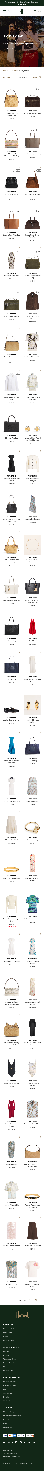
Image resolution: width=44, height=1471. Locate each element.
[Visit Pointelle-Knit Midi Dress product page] (12, 773)
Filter (35, 77)
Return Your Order (10, 1363)
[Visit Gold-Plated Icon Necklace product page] (32, 532)
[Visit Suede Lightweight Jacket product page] (32, 288)
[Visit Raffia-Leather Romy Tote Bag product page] (12, 532)
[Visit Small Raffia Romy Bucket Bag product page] (12, 85)
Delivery (6, 1351)
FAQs (5, 1389)
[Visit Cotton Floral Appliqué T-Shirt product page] (32, 1256)
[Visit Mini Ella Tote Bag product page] (12, 410)
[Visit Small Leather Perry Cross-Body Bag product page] (32, 572)
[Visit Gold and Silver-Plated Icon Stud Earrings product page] (32, 410)
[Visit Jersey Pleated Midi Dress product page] (12, 1096)
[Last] (36, 1300)
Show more (9, 48)
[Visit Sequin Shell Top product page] (12, 1256)
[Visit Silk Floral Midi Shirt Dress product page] (32, 933)
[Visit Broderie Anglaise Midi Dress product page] (12, 450)
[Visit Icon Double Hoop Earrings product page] (32, 692)
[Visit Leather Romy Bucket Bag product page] (12, 166)
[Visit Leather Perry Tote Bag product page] (32, 126)
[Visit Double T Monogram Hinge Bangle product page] (32, 1177)
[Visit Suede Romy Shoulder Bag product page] (32, 247)
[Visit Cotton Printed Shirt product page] (12, 1177)
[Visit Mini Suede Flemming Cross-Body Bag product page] (12, 1015)
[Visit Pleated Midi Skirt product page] (12, 812)
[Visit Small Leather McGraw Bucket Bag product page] (12, 491)
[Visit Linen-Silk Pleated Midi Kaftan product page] (32, 651)
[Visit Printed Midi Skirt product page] (32, 773)
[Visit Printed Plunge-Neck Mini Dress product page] (32, 369)
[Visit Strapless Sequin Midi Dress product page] (32, 850)
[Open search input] (9, 11)
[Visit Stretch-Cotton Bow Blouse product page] (12, 369)
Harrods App (8, 1370)
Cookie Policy (8, 1400)
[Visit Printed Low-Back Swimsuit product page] (32, 1055)
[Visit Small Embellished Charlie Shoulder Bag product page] (12, 126)
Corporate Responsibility (12, 1415)
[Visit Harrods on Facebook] (16, 1442)
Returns (6, 1355)
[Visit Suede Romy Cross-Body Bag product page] (32, 207)
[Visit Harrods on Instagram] (21, 1442)
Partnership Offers (10, 1385)
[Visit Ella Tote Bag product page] (12, 613)
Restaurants (7, 1336)
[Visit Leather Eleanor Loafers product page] (12, 692)
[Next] (30, 1300)
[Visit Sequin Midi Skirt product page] (12, 1136)
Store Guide (7, 1332)
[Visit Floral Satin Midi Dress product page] (32, 491)
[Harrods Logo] (22, 1314)
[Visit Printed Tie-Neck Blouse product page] (32, 1096)
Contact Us (7, 1393)
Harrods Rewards (9, 1381)
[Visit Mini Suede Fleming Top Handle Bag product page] (32, 1136)
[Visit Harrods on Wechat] (34, 1442)
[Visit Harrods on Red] (29, 1442)
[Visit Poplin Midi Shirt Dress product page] (12, 933)
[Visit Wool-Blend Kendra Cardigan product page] (32, 450)
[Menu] (4, 11)
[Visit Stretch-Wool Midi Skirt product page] (32, 1218)
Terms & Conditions (10, 1453)
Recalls (6, 1397)
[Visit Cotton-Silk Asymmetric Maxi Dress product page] (12, 733)
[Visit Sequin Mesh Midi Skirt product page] (12, 1218)
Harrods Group (8, 1411)
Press (5, 1423)
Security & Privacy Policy (11, 1456)
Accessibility (7, 1450)
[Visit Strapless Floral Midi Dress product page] (32, 974)
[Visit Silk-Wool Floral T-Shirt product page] (32, 329)
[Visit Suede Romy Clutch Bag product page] (32, 85)
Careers (6, 1419)
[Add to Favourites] (19, 85)
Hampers (6, 1366)
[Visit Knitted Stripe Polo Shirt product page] (32, 891)
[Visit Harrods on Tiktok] (25, 1442)
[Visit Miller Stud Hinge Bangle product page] (12, 850)
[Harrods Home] (22, 11)
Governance (7, 1427)
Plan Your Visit (8, 1328)
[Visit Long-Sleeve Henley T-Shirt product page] (12, 891)
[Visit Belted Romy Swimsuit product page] (12, 1055)
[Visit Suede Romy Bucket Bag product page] (32, 166)
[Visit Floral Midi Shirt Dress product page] (12, 247)
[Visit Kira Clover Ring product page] (32, 812)
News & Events (8, 1340)
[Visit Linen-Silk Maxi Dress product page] (32, 613)
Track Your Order (9, 1359)
